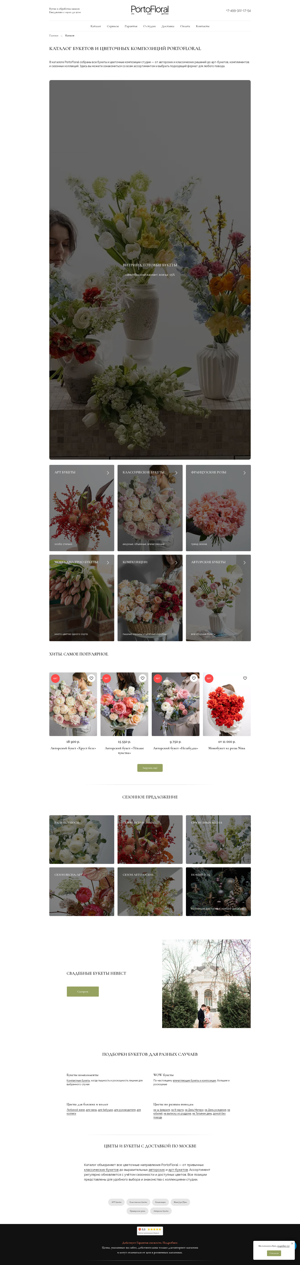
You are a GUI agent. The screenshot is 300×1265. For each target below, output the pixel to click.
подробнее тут (283, 1246)
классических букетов (101, 1170)
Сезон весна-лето (70, 875)
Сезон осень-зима (138, 822)
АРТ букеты (116, 1202)
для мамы (91, 1109)
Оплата (185, 26)
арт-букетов (178, 1170)
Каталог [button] (96, 26)
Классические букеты (138, 1202)
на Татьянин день (202, 1113)
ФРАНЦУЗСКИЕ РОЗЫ (208, 472)
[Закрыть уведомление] (292, 1243)
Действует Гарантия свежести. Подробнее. (150, 1243)
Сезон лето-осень (138, 875)
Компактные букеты (78, 1080)
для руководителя (125, 1109)
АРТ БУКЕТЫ (65, 472)
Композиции (160, 1202)
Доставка (168, 26)
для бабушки (105, 1109)
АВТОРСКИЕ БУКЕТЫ (208, 562)
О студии (149, 26)
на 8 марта (177, 1109)
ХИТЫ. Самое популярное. (78, 654)
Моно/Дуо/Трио (180, 1202)
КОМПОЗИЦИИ (135, 562)
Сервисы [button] (113, 26)
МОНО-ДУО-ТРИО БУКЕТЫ (76, 562)
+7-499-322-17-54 (238, 10)
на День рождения (215, 1109)
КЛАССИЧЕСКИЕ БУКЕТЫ (143, 472)
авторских (157, 1170)
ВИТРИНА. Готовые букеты (150, 265)
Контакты (202, 26)
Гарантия (131, 26)
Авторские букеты (160, 1211)
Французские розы (137, 1211)
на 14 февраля (161, 1109)
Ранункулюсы (67, 822)
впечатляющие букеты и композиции (194, 1080)
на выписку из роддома (177, 1113)
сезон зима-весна (206, 822)
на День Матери (194, 1109)
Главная (53, 35)
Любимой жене (76, 1109)
